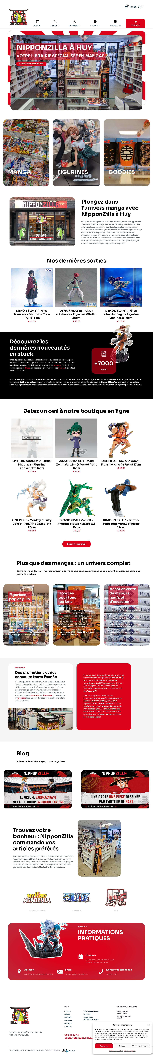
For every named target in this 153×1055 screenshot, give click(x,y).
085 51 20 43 (71, 1034)
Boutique (68, 1024)
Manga (67, 1014)
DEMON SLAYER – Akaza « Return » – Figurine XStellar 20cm (76, 314)
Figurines (68, 1020)
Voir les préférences (140, 1046)
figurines (12, 616)
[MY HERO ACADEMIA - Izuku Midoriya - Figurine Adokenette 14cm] (32, 448)
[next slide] (138, 899)
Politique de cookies (116, 1051)
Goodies (67, 1017)
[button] (148, 1025)
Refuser (122, 1046)
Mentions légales (130, 1051)
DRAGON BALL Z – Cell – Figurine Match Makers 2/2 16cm (76, 524)
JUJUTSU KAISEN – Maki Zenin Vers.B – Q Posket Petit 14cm (76, 464)
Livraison (87, 1014)
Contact (68, 1027)
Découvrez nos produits (31, 64)
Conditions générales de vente (91, 1018)
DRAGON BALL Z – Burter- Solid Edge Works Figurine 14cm (121, 524)
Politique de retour (91, 1011)
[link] (38, 789)
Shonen (57, 365)
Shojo (27, 368)
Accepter (104, 1046)
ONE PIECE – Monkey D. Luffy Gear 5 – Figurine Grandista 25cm (31, 524)
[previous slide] (14, 899)
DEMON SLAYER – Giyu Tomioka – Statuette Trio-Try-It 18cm (32, 314)
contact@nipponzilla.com (79, 1038)
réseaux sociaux (105, 703)
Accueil (67, 1011)
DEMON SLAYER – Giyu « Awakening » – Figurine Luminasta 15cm (121, 314)
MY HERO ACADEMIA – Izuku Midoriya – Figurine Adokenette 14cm (31, 464)
